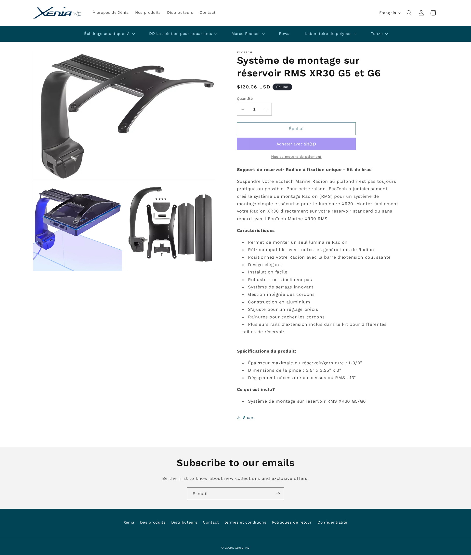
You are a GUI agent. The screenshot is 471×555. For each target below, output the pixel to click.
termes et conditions (245, 522)
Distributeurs (184, 522)
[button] (409, 13)
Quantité (245, 99)
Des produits (153, 522)
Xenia (129, 522)
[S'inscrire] (278, 493)
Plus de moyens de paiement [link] (296, 157)
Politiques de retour (292, 522)
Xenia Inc (242, 547)
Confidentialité (332, 522)
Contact (211, 522)
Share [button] (249, 418)
